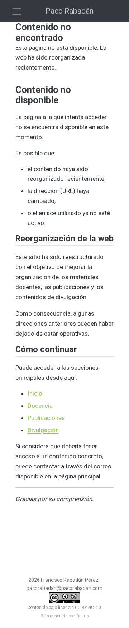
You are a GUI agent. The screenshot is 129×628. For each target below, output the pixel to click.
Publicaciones (46, 417)
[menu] (17, 11)
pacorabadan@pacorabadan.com (64, 588)
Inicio (35, 393)
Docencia (40, 405)
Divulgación (43, 430)
